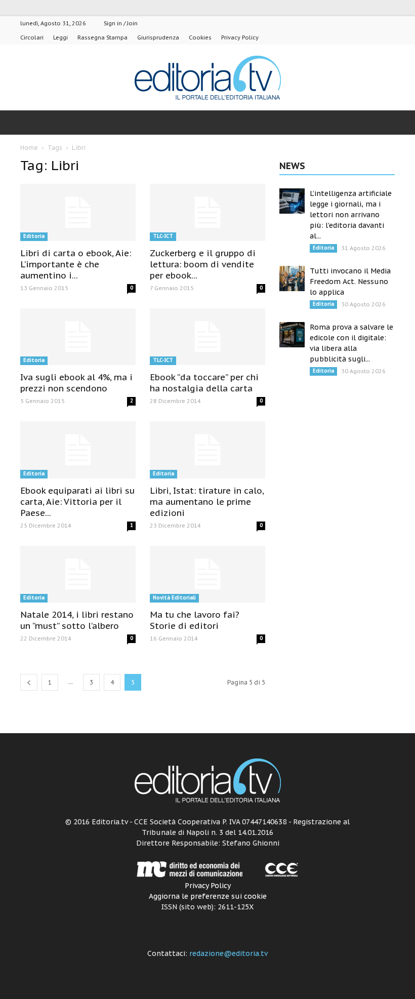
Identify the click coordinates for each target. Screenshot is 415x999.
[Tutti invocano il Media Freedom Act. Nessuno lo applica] (292, 278)
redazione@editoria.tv (228, 953)
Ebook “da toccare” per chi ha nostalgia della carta (204, 383)
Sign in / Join (121, 23)
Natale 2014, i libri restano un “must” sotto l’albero (77, 620)
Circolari (32, 37)
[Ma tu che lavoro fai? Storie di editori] (207, 574)
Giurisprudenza (158, 37)
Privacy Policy (240, 37)
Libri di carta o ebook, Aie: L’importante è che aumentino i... (75, 264)
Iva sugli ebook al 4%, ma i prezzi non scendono (76, 383)
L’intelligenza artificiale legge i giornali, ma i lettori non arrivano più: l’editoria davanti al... (351, 215)
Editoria (34, 236)
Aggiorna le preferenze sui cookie (208, 896)
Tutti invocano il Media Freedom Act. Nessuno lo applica (350, 281)
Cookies (200, 37)
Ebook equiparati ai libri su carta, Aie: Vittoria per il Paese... (77, 501)
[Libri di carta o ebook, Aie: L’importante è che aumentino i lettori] (78, 212)
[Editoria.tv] (207, 78)
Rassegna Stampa (102, 37)
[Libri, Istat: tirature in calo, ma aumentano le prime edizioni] (207, 449)
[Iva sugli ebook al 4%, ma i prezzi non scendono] (78, 337)
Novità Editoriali (174, 597)
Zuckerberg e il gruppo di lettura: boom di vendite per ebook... (203, 264)
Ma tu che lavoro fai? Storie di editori (194, 620)
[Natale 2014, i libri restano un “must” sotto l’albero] (78, 574)
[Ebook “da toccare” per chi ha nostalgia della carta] (207, 337)
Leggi (60, 37)
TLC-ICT (163, 236)
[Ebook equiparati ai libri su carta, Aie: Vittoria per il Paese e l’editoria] (78, 449)
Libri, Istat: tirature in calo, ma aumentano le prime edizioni (207, 501)
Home (29, 147)
